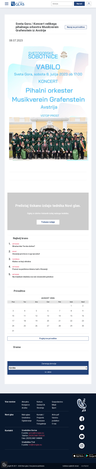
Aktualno (25, 402)
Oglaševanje (27, 421)
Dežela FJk (41, 405)
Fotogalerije (41, 424)
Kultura (39, 402)
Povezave (41, 421)
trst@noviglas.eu (35, 445)
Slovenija (40, 408)
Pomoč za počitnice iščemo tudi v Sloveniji (30, 269)
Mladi (54, 405)
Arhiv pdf (55, 415)
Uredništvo (26, 418)
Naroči (79, 4)
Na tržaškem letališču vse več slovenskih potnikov (32, 277)
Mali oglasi (26, 415)
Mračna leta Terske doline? (23, 246)
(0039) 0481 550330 (37, 436)
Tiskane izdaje (48, 222)
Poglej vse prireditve (48, 338)
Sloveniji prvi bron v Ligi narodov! (26, 254)
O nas (54, 424)
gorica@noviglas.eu (36, 433)
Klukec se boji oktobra (21, 262)
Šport (54, 408)
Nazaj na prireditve (76, 27)
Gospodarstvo (57, 402)
